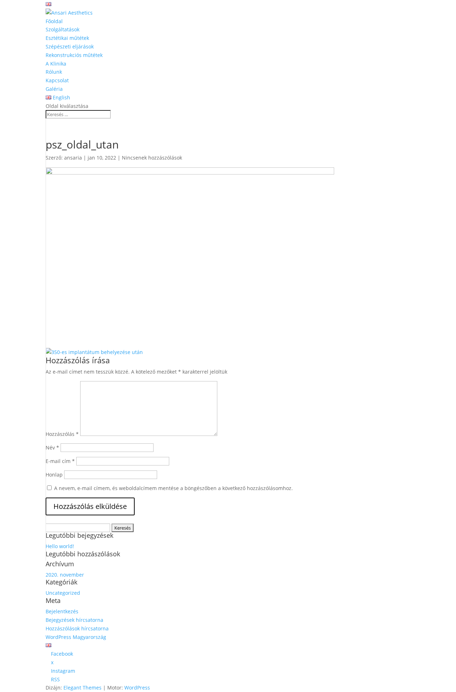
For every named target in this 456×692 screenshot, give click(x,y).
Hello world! (60, 546)
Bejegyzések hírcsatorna (74, 619)
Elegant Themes (82, 687)
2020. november (65, 574)
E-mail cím (60, 461)
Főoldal (54, 21)
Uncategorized (63, 592)
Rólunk (54, 71)
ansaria (73, 157)
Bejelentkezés (62, 611)
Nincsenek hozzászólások (152, 157)
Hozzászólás (62, 434)
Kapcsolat (57, 80)
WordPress (137, 687)
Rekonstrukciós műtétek (74, 55)
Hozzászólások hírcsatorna (77, 628)
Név (52, 447)
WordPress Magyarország (76, 637)
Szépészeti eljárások (70, 46)
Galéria (54, 88)
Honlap (54, 474)
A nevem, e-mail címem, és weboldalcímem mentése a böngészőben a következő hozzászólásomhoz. (173, 488)
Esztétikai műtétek (67, 38)
